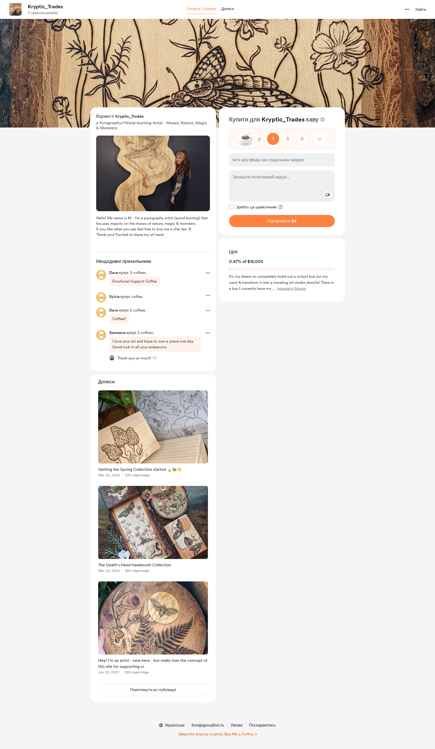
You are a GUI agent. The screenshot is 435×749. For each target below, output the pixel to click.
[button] (201, 9)
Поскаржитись (262, 725)
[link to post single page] (153, 434)
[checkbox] (252, 207)
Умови (236, 725)
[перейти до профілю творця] (15, 9)
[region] (282, 171)
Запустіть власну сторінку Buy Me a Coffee (215, 734)
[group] (153, 434)
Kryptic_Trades (45, 7)
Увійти (420, 9)
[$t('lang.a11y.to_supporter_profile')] (111, 358)
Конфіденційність (208, 725)
